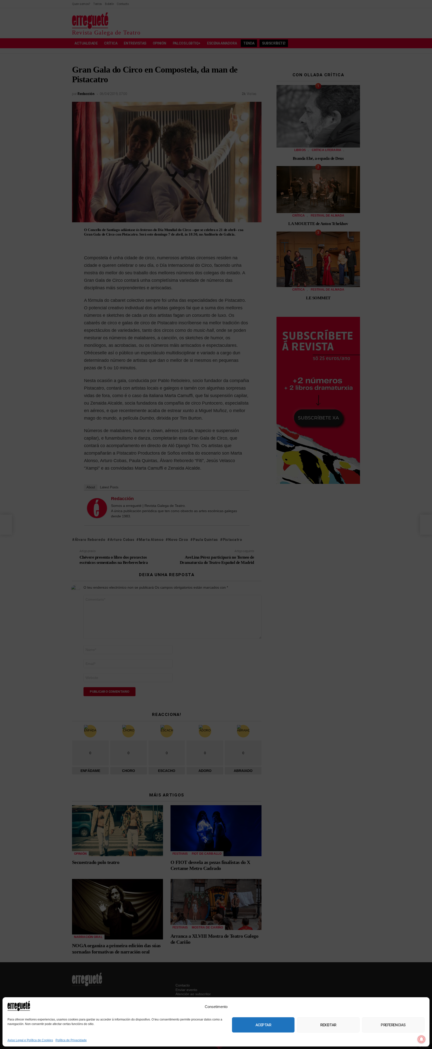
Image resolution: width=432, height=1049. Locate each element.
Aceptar (263, 1025)
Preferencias (393, 1025)
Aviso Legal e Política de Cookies (30, 1040)
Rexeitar (328, 1025)
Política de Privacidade (71, 1040)
